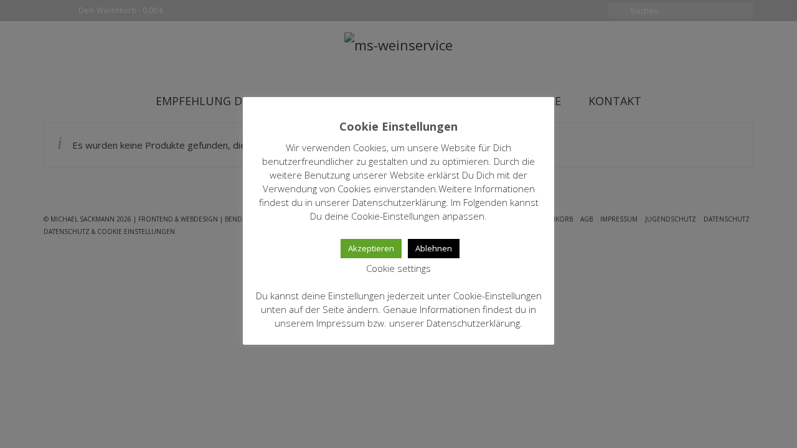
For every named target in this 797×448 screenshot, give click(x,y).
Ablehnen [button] (433, 248)
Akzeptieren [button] (371, 248)
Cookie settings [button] (398, 268)
